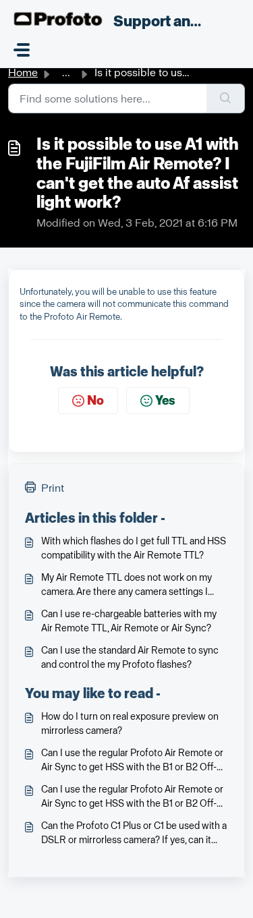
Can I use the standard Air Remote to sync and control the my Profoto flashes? (130, 657)
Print (52, 488)
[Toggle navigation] (21, 50)
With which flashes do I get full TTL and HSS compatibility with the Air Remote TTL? (133, 548)
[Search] (225, 98)
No (95, 400)
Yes (165, 400)
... (66, 72)
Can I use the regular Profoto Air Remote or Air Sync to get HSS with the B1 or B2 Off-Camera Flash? (132, 760)
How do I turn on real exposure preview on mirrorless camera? (130, 724)
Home (23, 72)
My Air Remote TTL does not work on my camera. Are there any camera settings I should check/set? (126, 585)
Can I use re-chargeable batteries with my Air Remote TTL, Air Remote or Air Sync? (129, 621)
